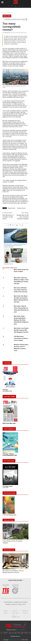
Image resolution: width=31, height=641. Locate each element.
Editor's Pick (7, 16)
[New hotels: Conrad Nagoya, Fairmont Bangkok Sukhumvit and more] (15, 561)
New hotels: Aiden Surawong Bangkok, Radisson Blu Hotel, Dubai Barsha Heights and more (21, 320)
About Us (5, 611)
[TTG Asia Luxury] (10, 474)
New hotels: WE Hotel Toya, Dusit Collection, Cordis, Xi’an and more (20, 289)
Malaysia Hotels (11, 208)
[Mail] (19, 6)
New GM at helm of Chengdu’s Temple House (8, 216)
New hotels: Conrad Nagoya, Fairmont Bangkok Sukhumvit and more (13, 571)
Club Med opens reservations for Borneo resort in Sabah (21, 338)
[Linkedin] (15, 6)
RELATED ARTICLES (10, 267)
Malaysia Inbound (21, 208)
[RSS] (22, 6)
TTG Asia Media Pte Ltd (15, 639)
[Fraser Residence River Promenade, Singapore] (15, 531)
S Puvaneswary (7, 32)
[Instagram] (12, 6)
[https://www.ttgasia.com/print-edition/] (10, 377)
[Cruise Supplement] (10, 442)
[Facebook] (8, 6)
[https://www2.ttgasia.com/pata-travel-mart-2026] (10, 411)
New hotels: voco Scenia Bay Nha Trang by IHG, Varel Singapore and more (21, 330)
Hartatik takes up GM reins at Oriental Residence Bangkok (22, 216)
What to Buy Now (9, 550)
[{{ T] (15, 19)
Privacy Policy (15, 613)
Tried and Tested (9, 520)
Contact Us (15, 611)
